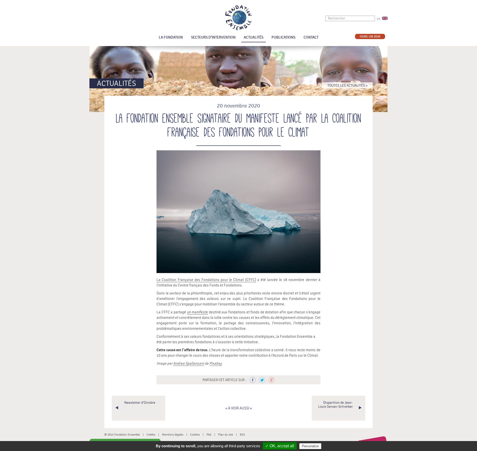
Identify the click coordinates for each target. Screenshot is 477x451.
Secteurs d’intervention (213, 37)
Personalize (310, 446)
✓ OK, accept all (279, 446)
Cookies (195, 434)
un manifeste (197, 312)
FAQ (208, 434)
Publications (283, 37)
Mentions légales (172, 434)
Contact (311, 37)
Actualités (253, 37)
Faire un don (370, 36)
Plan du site (225, 434)
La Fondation (171, 37)
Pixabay (215, 363)
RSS (242, 434)
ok (378, 19)
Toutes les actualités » (347, 86)
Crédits (151, 434)
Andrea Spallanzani (188, 363)
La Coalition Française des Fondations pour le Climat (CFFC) (206, 280)
